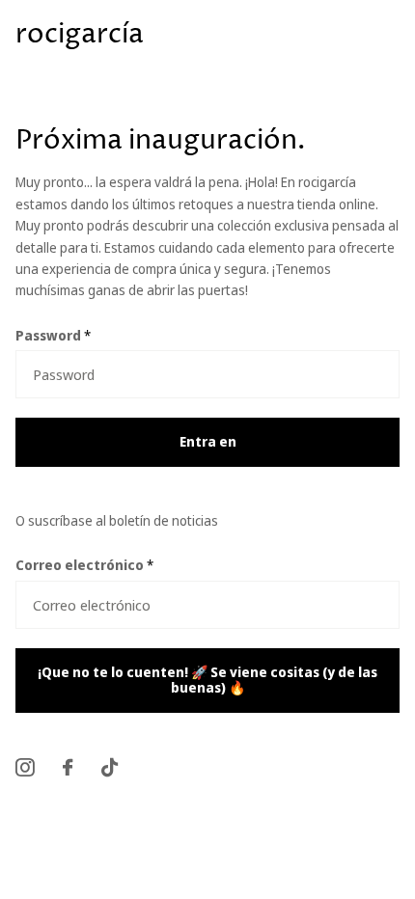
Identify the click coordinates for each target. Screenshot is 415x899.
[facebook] (67, 767)
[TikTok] (109, 767)
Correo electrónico (84, 565)
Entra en (208, 441)
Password (53, 335)
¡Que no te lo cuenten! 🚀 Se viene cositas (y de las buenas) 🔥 (207, 680)
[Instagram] (24, 767)
